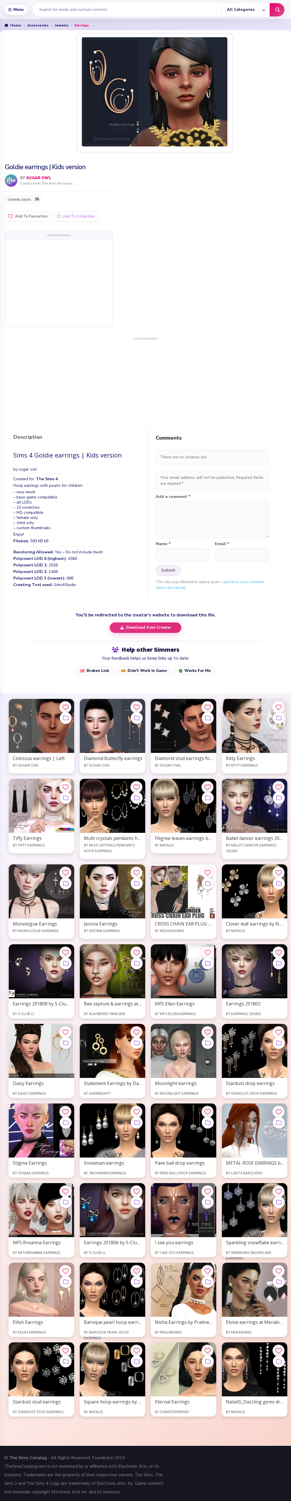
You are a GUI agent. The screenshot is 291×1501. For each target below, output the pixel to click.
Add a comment (173, 496)
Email (222, 543)
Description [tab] (27, 437)
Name (163, 543)
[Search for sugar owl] (11, 180)
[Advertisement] (59, 282)
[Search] (277, 9)
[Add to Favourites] (65, 707)
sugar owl (38, 178)
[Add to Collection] (66, 718)
